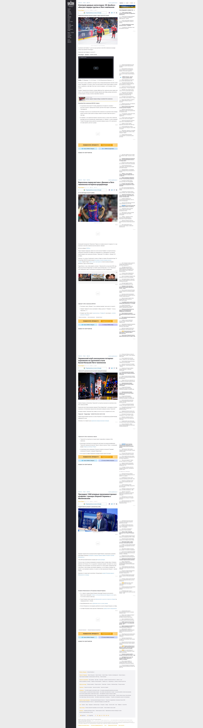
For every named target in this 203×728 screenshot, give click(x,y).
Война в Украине (83, 671)
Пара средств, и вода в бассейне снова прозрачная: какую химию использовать (126, 213)
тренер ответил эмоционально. (110, 608)
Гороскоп (81, 687)
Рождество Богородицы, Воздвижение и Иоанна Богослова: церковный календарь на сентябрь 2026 (126, 388)
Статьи (69, 33)
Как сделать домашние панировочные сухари (88, 695)
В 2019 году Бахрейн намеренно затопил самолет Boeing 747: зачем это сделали (126, 21)
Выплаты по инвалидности (113, 674)
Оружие (69, 24)
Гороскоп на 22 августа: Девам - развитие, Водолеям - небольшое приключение (126, 369)
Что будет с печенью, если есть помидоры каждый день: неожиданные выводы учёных (126, 468)
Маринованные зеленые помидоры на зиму (113, 710)
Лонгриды (69, 37)
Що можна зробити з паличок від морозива (123, 691)
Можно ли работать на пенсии (85, 681)
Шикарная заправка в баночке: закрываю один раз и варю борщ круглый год (127, 221)
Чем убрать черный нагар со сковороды (102, 696)
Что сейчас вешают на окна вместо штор (92, 690)
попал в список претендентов (95, 261)
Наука (69, 20)
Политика (69, 12)
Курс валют (101, 679)
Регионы (69, 17)
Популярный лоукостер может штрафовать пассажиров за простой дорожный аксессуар (126, 521)
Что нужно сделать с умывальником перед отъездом (89, 691)
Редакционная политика (112, 725)
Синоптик (109, 684)
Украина (69, 11)
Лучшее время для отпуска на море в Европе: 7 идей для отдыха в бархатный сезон (127, 332)
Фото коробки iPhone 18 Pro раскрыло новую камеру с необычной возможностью (126, 225)
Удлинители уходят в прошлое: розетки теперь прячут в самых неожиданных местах (126, 209)
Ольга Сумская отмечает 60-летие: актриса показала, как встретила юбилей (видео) (127, 291)
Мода (87, 704)
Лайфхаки (82, 690)
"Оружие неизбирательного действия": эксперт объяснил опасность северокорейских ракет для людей (127, 647)
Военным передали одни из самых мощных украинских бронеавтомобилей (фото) (126, 575)
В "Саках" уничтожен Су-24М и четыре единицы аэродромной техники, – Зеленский (127, 184)
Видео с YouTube (71, 32)
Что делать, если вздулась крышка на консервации (120, 696)
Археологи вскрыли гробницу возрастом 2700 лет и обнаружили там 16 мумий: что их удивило (127, 474)
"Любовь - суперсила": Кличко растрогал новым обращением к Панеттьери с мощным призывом (126, 217)
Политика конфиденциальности (97, 725)
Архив (69, 39)
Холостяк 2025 (111, 704)
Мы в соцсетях (121, 725)
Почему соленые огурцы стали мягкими (123, 695)
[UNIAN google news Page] (102, 715)
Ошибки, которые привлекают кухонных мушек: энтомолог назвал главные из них (126, 321)
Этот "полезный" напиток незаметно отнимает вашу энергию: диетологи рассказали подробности (127, 264)
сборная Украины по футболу (94, 629)
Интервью (69, 35)
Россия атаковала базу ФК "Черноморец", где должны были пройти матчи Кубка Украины (126, 166)
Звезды (106, 704)
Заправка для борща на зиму (89, 710)
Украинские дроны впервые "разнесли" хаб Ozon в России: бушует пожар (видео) (126, 384)
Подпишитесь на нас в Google (93, 12)
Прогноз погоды (83, 684)
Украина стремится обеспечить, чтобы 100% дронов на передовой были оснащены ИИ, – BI (126, 464)
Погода (69, 30)
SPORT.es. (88, 248)
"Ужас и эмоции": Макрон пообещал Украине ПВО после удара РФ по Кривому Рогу (127, 13)
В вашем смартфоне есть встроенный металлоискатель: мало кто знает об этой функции (126, 199)
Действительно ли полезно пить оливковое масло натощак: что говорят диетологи (126, 497)
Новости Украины (83, 674)
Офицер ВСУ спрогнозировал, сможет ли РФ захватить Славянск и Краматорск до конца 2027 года (126, 93)
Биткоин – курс (119, 679)
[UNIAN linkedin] (100, 715)
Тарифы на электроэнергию (96, 681)
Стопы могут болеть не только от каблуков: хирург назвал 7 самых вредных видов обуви (127, 355)
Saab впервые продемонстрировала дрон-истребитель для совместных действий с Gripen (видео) (127, 325)
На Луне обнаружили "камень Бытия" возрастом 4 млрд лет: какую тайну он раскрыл (127, 127)
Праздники (91, 704)
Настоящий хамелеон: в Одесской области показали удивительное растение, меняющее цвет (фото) (127, 280)
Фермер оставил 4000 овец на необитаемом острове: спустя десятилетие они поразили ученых (127, 110)
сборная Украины (82, 629)
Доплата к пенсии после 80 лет (110, 679)
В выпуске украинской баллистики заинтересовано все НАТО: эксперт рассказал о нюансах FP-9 (126, 571)
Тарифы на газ (105, 681)
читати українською (112, 2)
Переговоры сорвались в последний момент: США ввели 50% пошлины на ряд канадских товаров (127, 131)
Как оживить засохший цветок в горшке (107, 691)
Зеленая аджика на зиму (100, 710)
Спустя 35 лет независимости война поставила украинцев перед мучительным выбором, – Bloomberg (127, 552)
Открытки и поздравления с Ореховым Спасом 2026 (115, 699)
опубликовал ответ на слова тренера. (100, 603)
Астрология (124, 704)
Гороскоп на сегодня (88, 687)
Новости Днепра (103, 676)
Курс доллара (91, 679)
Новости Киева (105, 674)
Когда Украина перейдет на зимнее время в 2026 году (89, 676)
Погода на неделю (90, 684)
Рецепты (83, 704)
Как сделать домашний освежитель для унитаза (109, 690)
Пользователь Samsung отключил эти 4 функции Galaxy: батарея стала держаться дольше (127, 408)
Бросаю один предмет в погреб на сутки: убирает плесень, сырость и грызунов (126, 100)
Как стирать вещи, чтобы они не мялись (87, 696)
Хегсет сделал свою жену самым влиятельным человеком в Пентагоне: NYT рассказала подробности (127, 457)
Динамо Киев (99, 317)
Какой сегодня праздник (85, 699)
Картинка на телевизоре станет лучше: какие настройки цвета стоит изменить (126, 481)
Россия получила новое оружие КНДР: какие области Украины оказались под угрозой (127, 373)
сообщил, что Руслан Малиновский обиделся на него (102, 594)
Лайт (68, 22)
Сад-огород (82, 707)
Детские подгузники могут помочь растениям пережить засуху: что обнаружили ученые (126, 501)
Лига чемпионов (91, 317)
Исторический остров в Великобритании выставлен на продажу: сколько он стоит (126, 611)
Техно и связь (70, 21)
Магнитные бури (114, 684)
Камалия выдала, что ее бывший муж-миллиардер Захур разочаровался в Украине (127, 170)
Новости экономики (84, 679)
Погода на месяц (98, 684)
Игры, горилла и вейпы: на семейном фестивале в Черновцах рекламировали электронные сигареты (126, 662)
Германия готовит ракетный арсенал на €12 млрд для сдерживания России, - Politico (126, 287)
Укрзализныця (111, 681)
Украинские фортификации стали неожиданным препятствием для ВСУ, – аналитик (126, 65)
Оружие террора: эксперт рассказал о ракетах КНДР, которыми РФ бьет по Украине (126, 485)
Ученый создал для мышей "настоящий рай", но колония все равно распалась (126, 135)
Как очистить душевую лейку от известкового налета (89, 693)
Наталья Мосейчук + (91, 671)
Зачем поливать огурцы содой (109, 707)
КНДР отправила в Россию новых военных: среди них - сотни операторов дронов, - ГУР (126, 622)
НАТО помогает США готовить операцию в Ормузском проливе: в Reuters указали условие (127, 450)
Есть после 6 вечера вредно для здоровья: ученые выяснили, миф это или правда (126, 188)
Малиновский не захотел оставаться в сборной (106, 599)
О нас (105, 725)
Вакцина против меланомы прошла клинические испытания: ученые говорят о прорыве (127, 643)
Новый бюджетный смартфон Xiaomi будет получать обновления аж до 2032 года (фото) (127, 635)
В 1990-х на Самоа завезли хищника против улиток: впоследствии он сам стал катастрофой (127, 545)
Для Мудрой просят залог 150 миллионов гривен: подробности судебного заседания (126, 658)
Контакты (69, 42)
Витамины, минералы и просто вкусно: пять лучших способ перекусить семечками (126, 418)
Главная (69, 8)
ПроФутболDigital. (101, 559)
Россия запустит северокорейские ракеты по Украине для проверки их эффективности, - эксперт (126, 17)
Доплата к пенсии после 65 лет (120, 681)
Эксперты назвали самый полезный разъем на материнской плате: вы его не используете (127, 579)
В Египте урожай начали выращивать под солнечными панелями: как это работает (127, 587)
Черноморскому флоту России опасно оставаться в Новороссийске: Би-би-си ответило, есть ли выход (126, 83)
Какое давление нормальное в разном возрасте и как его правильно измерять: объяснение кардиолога (126, 69)
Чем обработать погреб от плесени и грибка (108, 693)
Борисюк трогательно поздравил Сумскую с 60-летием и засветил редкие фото (126, 73)
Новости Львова (98, 674)
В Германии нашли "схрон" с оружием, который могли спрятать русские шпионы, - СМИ (127, 591)
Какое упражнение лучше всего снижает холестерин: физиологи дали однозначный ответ (126, 401)
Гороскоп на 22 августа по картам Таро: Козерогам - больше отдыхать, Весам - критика (127, 365)
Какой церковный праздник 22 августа (98, 699)
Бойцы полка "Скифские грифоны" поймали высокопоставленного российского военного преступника (126, 615)
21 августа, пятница (124, 471)
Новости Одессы (122, 674)
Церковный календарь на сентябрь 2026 (102, 701)
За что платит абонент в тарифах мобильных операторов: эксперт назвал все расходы (126, 651)
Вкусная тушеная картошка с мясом (86, 712)
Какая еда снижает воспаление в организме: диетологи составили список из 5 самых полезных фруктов (127, 295)
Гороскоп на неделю (104, 687)
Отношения (102, 704)
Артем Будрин (81, 10)
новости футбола (82, 317)
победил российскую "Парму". (90, 446)
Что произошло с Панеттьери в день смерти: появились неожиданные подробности (127, 114)
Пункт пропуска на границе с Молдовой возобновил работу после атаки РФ (127, 314)
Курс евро (96, 679)
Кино (116, 704)
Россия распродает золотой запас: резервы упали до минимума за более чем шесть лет (127, 666)
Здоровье (69, 26)
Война (69, 10)
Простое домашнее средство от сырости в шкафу (106, 695)
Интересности (70, 29)
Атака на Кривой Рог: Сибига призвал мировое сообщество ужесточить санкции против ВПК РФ (127, 425)
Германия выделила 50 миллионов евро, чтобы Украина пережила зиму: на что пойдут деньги (127, 159)
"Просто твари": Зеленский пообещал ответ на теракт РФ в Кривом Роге (126, 532)
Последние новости (126, 10)
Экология (69, 16)
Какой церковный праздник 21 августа (87, 701)
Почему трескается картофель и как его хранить (94, 707)
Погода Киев (104, 684)
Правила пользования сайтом (83, 725)
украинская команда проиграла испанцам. (100, 420)
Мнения (69, 36)
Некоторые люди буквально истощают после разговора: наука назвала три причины (127, 639)
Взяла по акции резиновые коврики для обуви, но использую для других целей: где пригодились (127, 377)
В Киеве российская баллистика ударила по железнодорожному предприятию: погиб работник (126, 310)
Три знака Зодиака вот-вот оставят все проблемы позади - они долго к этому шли (127, 155)
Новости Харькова (91, 674)
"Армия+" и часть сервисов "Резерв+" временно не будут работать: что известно (126, 174)
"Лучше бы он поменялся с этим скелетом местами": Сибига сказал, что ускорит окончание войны (126, 195)
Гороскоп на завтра (96, 687)
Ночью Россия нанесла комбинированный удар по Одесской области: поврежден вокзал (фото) (126, 306)
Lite (80, 704)
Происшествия (70, 25)
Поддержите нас (127, 6)
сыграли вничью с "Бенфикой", (98, 313)
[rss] (108, 715)
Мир (68, 15)
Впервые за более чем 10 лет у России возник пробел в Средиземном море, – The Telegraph (126, 525)
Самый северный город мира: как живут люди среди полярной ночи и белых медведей (127, 567)
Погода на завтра (121, 684)
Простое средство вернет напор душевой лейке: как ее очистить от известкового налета (126, 299)
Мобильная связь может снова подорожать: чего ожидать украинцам (126, 583)
